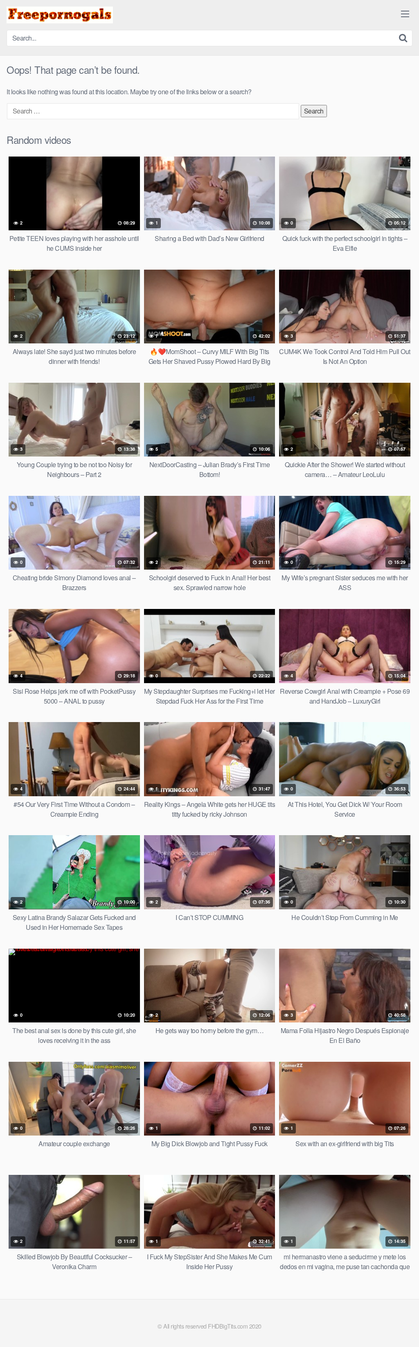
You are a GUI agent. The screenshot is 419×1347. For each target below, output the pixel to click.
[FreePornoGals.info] (60, 15)
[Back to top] (396, 1321)
